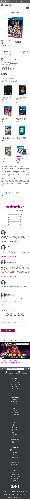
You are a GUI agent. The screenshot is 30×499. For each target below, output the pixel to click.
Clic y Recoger (15, 403)
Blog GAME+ (16, 439)
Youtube (16, 432)
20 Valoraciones (16, 69)
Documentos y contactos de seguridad (10, 362)
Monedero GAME (16, 460)
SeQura (16, 457)
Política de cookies (15, 478)
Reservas (15, 405)
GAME (7, 5)
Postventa (15, 410)
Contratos (15, 480)
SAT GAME (15, 388)
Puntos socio (16, 462)
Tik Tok (16, 434)
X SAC (16, 424)
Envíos (15, 407)
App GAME (15, 386)
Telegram (16, 437)
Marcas (15, 392)
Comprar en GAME (15, 401)
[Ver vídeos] (19, 42)
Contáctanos (15, 399)
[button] (27, 8)
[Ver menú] (1, 4)
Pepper (16, 455)
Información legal (15, 474)
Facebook (16, 429)
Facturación (15, 412)
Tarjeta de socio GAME (15, 384)
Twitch (16, 442)
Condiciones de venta (15, 472)
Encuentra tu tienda (15, 382)
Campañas (15, 390)
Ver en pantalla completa (22, 344)
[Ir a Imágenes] (16, 42)
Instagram (16, 427)
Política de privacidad (15, 476)
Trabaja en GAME (15, 380)
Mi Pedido (15, 409)
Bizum (16, 452)
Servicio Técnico (15, 414)
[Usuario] (25, 4)
